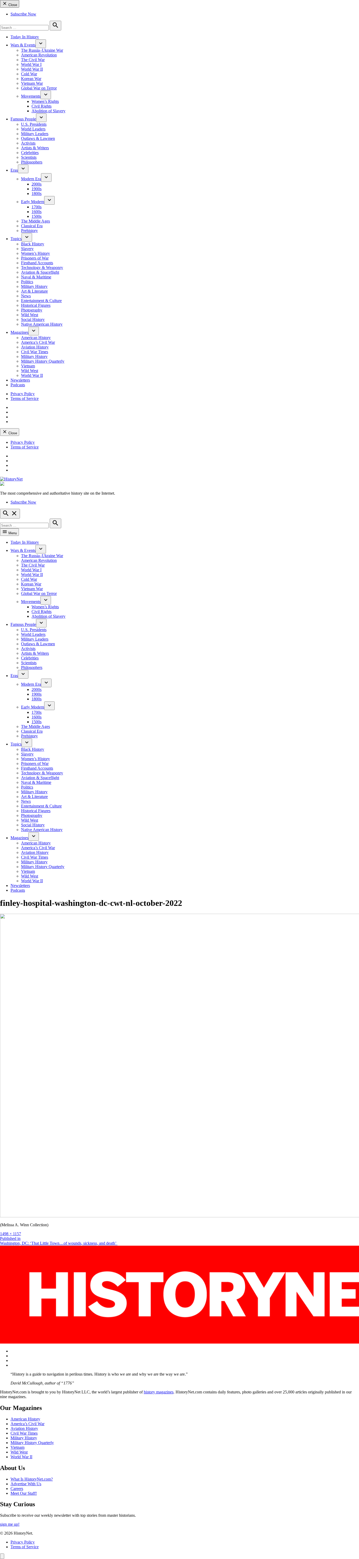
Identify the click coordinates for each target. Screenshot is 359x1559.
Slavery (27, 248)
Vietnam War (32, 83)
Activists (28, 143)
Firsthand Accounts (37, 263)
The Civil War (33, 59)
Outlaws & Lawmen (38, 138)
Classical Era (32, 226)
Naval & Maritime (36, 277)
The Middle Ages (35, 221)
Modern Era (31, 179)
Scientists (29, 157)
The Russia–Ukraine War (42, 50)
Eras (14, 170)
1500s (37, 216)
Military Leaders (34, 133)
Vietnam (28, 366)
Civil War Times (34, 352)
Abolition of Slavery (48, 111)
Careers (17, 1488)
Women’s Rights (45, 101)
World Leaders (33, 129)
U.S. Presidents (34, 124)
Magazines (19, 332)
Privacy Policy (23, 394)
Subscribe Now (23, 14)
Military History (34, 286)
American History (36, 337)
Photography (31, 310)
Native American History (42, 324)
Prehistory (29, 230)
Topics (16, 238)
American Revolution (39, 55)
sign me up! (9, 1524)
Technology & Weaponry (42, 267)
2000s (37, 184)
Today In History (25, 37)
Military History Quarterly (42, 361)
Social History (33, 319)
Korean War (31, 78)
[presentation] (40, 43)
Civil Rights (42, 106)
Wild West (29, 315)
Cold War (29, 74)
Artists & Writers (35, 148)
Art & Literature (34, 291)
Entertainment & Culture (41, 300)
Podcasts (18, 385)
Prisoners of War (35, 258)
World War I (31, 64)
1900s (37, 189)
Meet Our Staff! (24, 1493)
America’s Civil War (38, 342)
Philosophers (31, 162)
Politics (27, 281)
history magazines (158, 1392)
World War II (32, 69)
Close (12, 5)
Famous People (23, 119)
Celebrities (30, 152)
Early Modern (32, 201)
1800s (37, 193)
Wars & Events (23, 45)
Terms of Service (25, 398)
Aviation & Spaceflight (40, 272)
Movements (30, 96)
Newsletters (20, 380)
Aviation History (35, 347)
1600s (37, 211)
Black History (32, 244)
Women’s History (35, 253)
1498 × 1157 (10, 1234)
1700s (37, 207)
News (26, 296)
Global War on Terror (39, 88)
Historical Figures (35, 305)
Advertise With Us (26, 1484)
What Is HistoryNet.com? (32, 1479)
